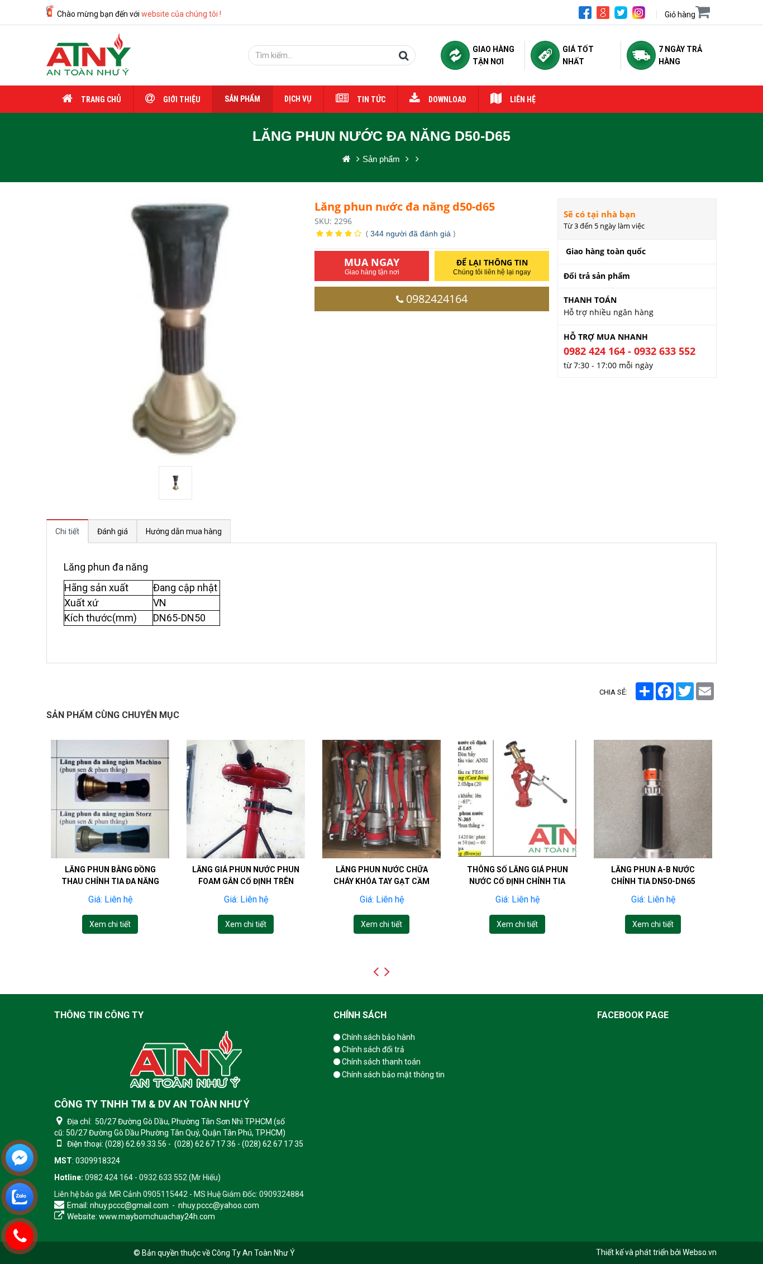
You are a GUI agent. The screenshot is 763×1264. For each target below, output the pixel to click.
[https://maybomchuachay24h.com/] (346, 159)
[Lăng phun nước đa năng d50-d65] (176, 483)
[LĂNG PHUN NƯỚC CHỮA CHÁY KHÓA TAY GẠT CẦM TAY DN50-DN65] (381, 799)
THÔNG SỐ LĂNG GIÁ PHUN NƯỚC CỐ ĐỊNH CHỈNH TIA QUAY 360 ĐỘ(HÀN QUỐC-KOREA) (517, 887)
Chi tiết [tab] (67, 531)
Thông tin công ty (99, 1015)
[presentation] (376, 971)
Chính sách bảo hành (377, 1037)
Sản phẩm (242, 98)
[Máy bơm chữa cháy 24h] (88, 55)
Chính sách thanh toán (380, 1061)
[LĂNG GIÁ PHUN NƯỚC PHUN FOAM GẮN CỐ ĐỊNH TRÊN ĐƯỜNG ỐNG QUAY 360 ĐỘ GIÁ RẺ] (246, 799)
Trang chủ (101, 99)
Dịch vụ (298, 98)
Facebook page (633, 1015)
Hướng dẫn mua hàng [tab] (184, 531)
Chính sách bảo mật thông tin (392, 1074)
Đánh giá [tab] (112, 531)
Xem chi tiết (110, 924)
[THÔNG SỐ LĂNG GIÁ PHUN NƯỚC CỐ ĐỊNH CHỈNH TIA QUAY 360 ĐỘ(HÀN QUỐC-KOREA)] (517, 799)
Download (447, 99)
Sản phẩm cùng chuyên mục (112, 715)
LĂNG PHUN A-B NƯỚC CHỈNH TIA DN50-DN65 (653, 875)
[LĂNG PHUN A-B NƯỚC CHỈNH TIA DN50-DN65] (653, 799)
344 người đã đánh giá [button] (410, 233)
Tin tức (371, 99)
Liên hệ (523, 99)
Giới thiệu (182, 99)
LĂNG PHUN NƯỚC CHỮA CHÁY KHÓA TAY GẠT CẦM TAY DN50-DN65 (381, 881)
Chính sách (360, 1015)
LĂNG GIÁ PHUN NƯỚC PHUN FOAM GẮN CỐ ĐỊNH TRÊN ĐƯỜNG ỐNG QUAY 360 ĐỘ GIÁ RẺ (245, 887)
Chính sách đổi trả (372, 1049)
